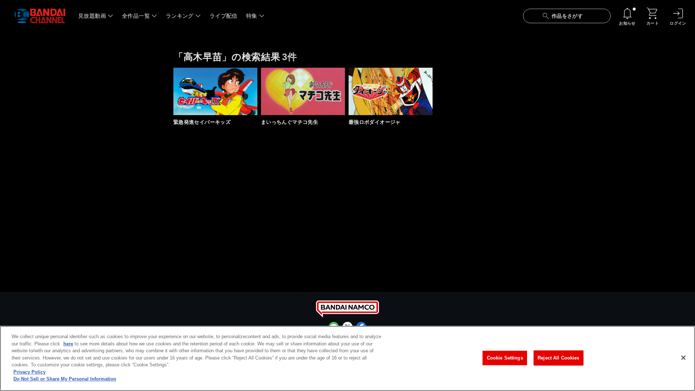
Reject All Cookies (558, 358)
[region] (347, 358)
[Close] (683, 358)
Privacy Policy (29, 372)
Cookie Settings (505, 358)
